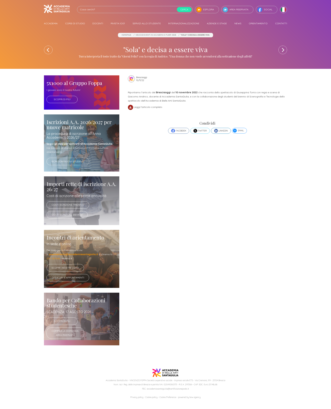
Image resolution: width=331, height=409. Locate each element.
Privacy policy (136, 397)
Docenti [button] (97, 23)
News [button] (237, 23)
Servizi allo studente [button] (147, 23)
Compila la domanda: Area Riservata (65, 333)
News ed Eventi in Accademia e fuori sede (156, 35)
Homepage (126, 35)
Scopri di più (62, 321)
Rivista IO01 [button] (118, 23)
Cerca (184, 9)
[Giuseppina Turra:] (48, 50)
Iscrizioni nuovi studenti (68, 161)
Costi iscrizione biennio (67, 214)
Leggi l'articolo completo (148, 107)
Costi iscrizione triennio (68, 204)
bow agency (195, 397)
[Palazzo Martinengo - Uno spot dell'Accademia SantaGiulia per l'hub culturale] (282, 50)
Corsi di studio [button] (75, 23)
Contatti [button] (281, 23)
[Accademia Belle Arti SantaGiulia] (57, 9)
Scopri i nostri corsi (65, 267)
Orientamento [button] (258, 23)
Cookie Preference (167, 397)
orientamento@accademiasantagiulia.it (73, 254)
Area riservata (238, 9)
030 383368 (53, 258)
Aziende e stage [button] (217, 23)
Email (241, 130)
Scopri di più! (62, 99)
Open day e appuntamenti (68, 277)
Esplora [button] (208, 9)
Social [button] (268, 9)
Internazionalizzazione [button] (183, 23)
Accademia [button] (51, 23)
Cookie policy (151, 397)
